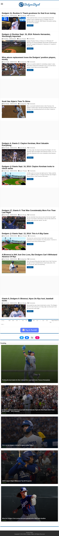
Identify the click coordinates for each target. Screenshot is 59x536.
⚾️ (29, 330)
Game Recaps (22, 15)
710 (37, 320)
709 (33, 320)
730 (47, 320)
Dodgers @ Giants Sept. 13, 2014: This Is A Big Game (25, 233)
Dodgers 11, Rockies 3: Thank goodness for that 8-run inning (29, 13)
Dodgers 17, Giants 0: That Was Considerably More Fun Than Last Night (29, 211)
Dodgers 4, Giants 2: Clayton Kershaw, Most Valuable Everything (25, 144)
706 (23, 320)
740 (50, 322)
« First (2, 320)
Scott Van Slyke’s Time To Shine (16, 101)
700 (17, 320)
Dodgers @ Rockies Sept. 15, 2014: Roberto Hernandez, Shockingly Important (26, 35)
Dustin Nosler (6, 15)
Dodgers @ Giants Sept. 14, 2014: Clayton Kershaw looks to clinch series (28, 167)
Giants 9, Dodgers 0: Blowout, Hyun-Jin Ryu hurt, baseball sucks (27, 300)
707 (26, 320)
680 (9, 320)
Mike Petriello (6, 103)
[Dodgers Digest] (29, 4)
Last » (2, 324)
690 (13, 320)
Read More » (30, 25)
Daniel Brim (5, 38)
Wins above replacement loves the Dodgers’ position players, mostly (29, 58)
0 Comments (32, 15)
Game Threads (22, 38)
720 (43, 320)
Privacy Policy (29, 532)
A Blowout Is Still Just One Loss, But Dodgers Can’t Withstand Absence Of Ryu (29, 256)
